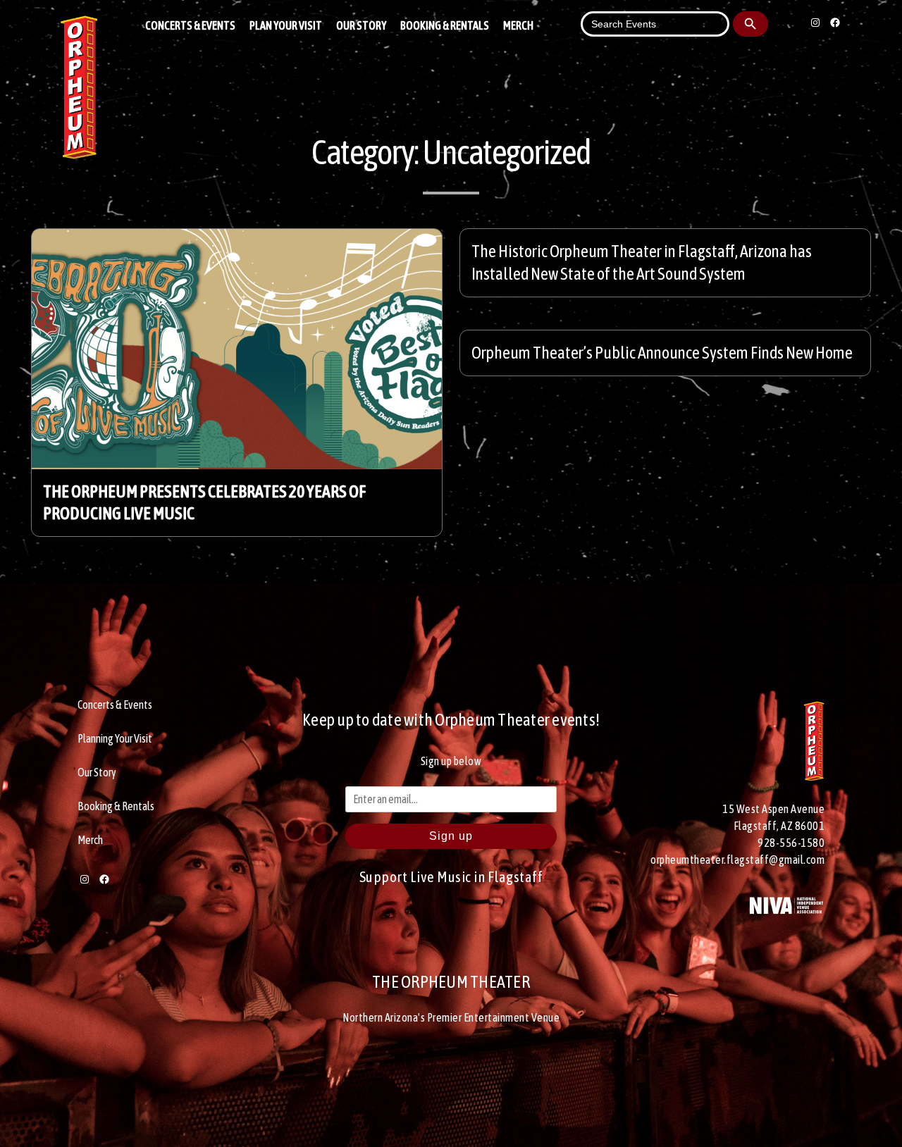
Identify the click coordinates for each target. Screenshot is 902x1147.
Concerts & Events (190, 25)
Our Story (361, 25)
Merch (518, 25)
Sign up (451, 836)
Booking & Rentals (444, 25)
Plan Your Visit (285, 25)
